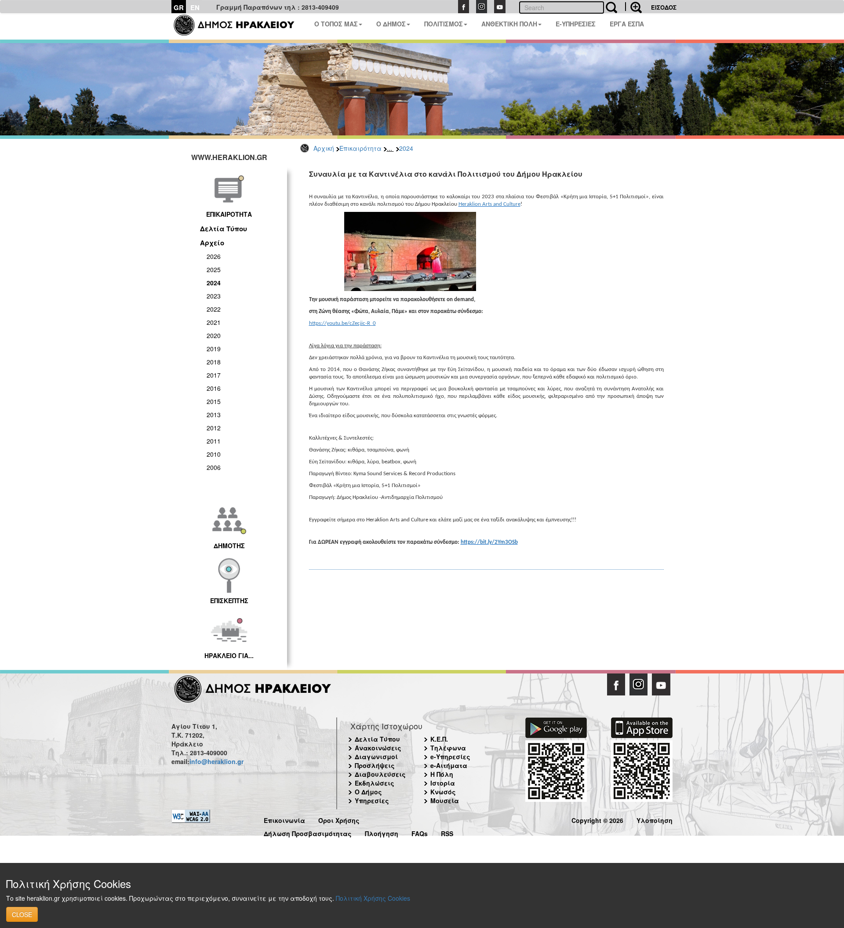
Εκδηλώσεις (374, 783)
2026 (214, 256)
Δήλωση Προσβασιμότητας (308, 832)
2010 (214, 454)
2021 (214, 322)
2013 (214, 414)
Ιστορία (442, 783)
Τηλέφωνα (448, 747)
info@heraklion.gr (216, 761)
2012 (214, 427)
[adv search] (633, 6)
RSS (447, 832)
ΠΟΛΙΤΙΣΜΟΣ (443, 23)
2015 (214, 401)
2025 (214, 269)
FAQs (419, 832)
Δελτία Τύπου (223, 228)
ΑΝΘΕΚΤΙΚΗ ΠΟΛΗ (509, 23)
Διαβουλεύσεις (380, 774)
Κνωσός (443, 791)
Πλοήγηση (381, 832)
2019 (214, 348)
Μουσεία (444, 800)
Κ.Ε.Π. (439, 739)
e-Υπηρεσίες (450, 756)
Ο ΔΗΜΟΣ (391, 23)
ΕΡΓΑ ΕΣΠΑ (627, 23)
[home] (239, 26)
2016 (214, 388)
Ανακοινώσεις (378, 747)
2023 (214, 295)
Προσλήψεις (375, 765)
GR (179, 7)
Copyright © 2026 (597, 819)
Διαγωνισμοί (376, 756)
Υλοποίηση (655, 819)
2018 (214, 361)
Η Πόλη (441, 774)
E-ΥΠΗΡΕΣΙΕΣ (576, 23)
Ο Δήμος (368, 791)
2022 (214, 309)
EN (195, 7)
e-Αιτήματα (448, 765)
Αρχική (323, 148)
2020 (214, 335)
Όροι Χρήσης (339, 819)
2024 (406, 148)
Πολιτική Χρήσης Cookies (373, 898)
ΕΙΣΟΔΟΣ (664, 7)
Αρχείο (212, 242)
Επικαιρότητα (360, 148)
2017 (214, 375)
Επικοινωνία (284, 819)
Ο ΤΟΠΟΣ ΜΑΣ (336, 23)
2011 (214, 441)
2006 (214, 467)
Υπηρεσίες (372, 800)
